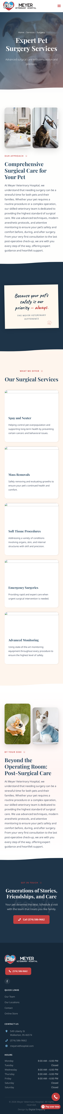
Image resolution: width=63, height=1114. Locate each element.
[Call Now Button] (56, 1097)
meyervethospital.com (22, 1045)
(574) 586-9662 (18, 1040)
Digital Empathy (37, 1109)
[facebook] (7, 981)
